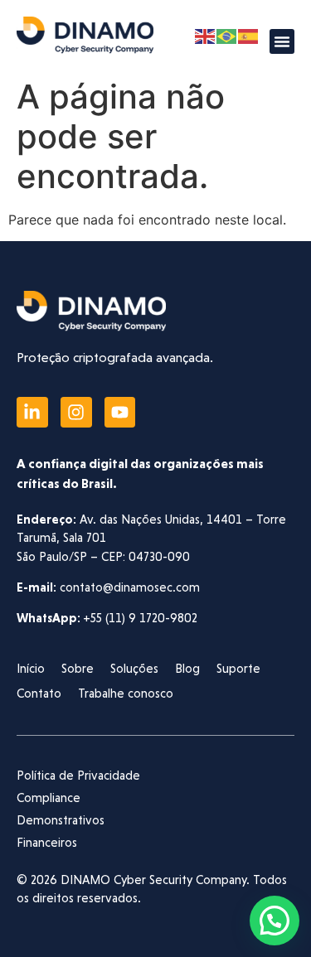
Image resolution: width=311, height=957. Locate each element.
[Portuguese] (227, 35)
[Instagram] (76, 412)
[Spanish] (249, 35)
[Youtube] (120, 412)
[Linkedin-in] (32, 412)
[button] (282, 41)
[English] (205, 35)
